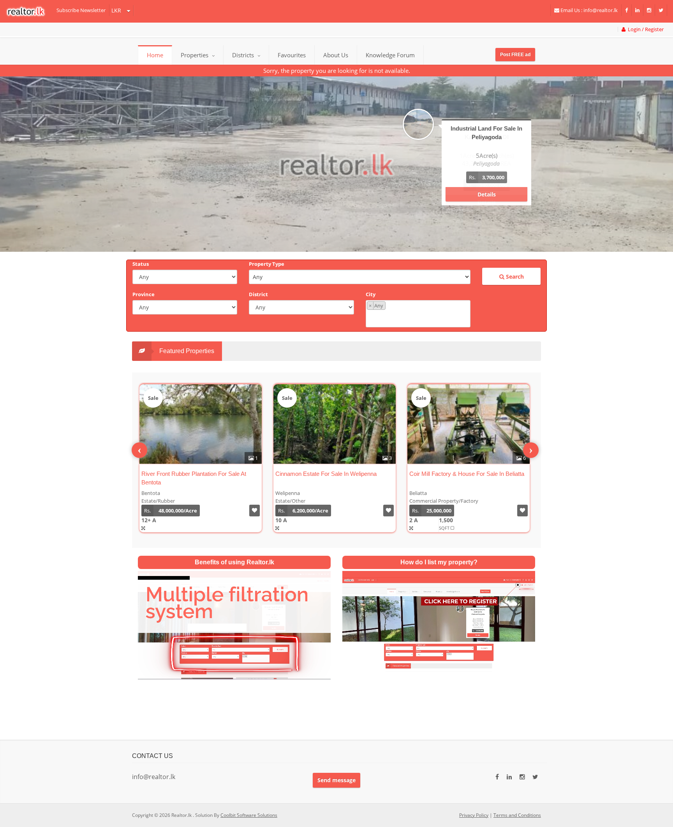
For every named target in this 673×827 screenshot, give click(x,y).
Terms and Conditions (517, 815)
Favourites (292, 55)
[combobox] (418, 313)
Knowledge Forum (390, 55)
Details (486, 194)
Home (155, 55)
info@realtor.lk (153, 776)
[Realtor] (29, 11)
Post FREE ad (515, 54)
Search (514, 276)
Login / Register (644, 29)
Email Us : (588, 10)
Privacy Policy (473, 815)
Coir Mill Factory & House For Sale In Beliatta (466, 473)
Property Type (266, 263)
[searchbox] (419, 318)
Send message (336, 780)
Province (143, 294)
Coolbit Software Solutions (248, 815)
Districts (243, 55)
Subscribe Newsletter (81, 10)
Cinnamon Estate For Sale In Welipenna (326, 473)
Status (140, 263)
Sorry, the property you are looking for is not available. (336, 70)
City (370, 294)
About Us (335, 55)
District (258, 294)
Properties (194, 55)
